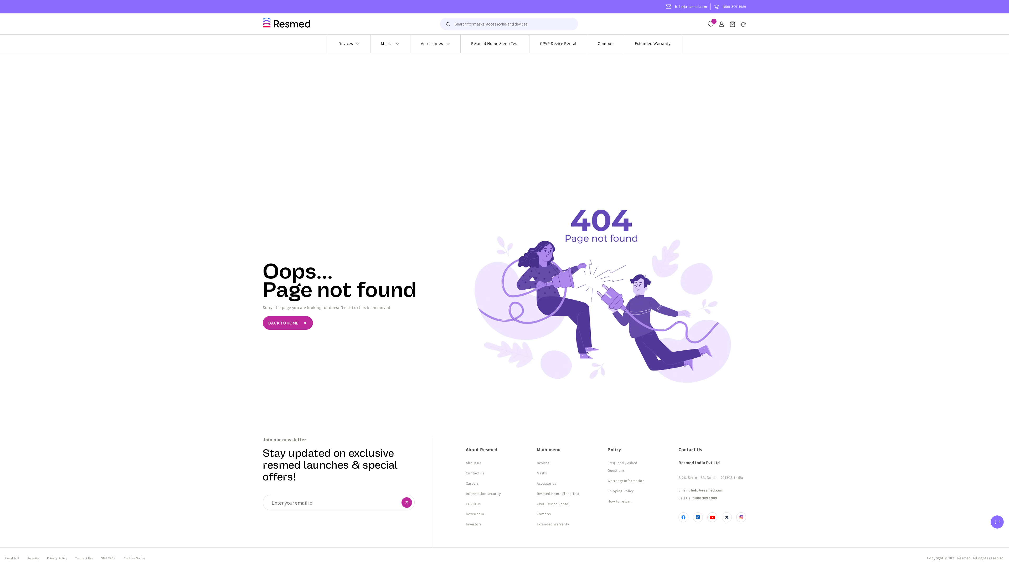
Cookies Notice (134, 558)
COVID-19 (473, 503)
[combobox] (509, 24)
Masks (387, 43)
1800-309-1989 (734, 6)
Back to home (283, 323)
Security (33, 558)
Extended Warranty (653, 43)
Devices (345, 43)
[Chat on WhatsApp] (997, 523)
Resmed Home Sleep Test (495, 43)
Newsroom (475, 513)
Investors (474, 524)
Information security (483, 493)
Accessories (432, 43)
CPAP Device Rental (558, 43)
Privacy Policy (57, 558)
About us (473, 462)
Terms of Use (84, 558)
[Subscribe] (406, 502)
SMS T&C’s (108, 558)
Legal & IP (12, 558)
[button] (732, 25)
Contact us (475, 473)
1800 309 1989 (705, 498)
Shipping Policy (621, 491)
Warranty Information (626, 480)
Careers (472, 483)
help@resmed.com (691, 6)
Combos (606, 43)
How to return (620, 501)
